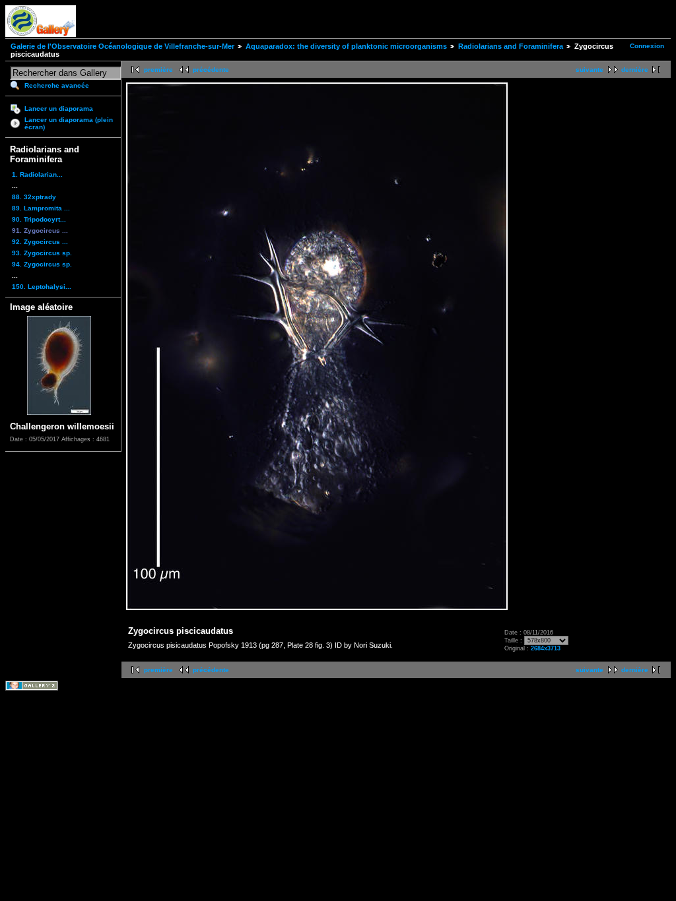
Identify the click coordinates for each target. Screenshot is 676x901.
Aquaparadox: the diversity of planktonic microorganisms (346, 46)
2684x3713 (545, 648)
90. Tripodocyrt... (39, 219)
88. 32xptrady (34, 197)
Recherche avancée (56, 85)
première (158, 69)
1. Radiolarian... (37, 174)
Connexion (647, 45)
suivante (589, 69)
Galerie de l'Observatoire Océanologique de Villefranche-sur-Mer (122, 46)
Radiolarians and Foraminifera (510, 46)
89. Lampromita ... (41, 208)
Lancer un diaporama (58, 108)
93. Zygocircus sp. (42, 253)
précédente (211, 69)
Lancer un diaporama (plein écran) (68, 123)
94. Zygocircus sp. (42, 264)
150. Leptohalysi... (41, 286)
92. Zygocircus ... (40, 241)
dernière (634, 69)
